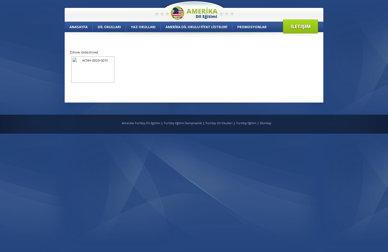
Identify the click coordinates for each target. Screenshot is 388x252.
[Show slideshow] (84, 52)
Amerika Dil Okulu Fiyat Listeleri (196, 27)
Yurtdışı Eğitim (246, 123)
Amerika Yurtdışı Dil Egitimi (141, 123)
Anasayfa (78, 27)
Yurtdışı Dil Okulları (219, 123)
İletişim (301, 26)
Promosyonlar (252, 27)
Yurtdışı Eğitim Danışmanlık (183, 123)
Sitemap (265, 123)
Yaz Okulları (143, 27)
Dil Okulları (109, 27)
